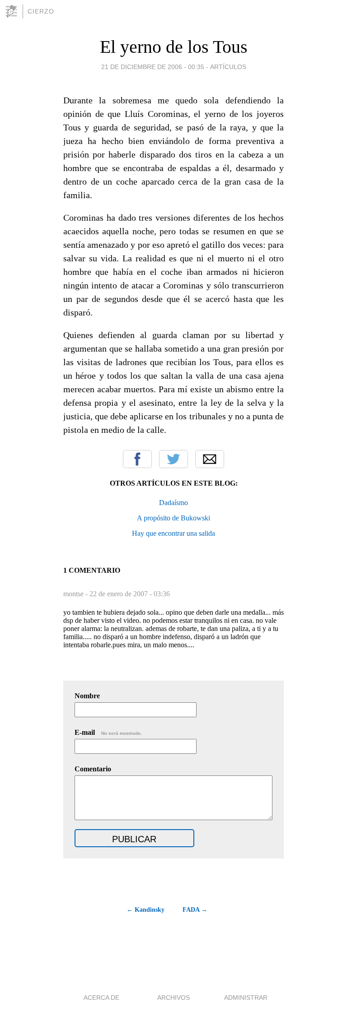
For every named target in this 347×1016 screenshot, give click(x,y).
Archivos (173, 997)
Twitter (173, 459)
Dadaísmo (173, 502)
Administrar (245, 997)
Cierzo (41, 11)
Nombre (87, 696)
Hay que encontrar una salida (173, 533)
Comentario (93, 769)
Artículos (228, 66)
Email (209, 459)
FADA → (195, 909)
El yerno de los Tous (174, 47)
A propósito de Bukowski (173, 518)
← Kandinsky (145, 909)
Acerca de (101, 997)
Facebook (137, 459)
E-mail (108, 732)
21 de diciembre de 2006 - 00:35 (152, 66)
